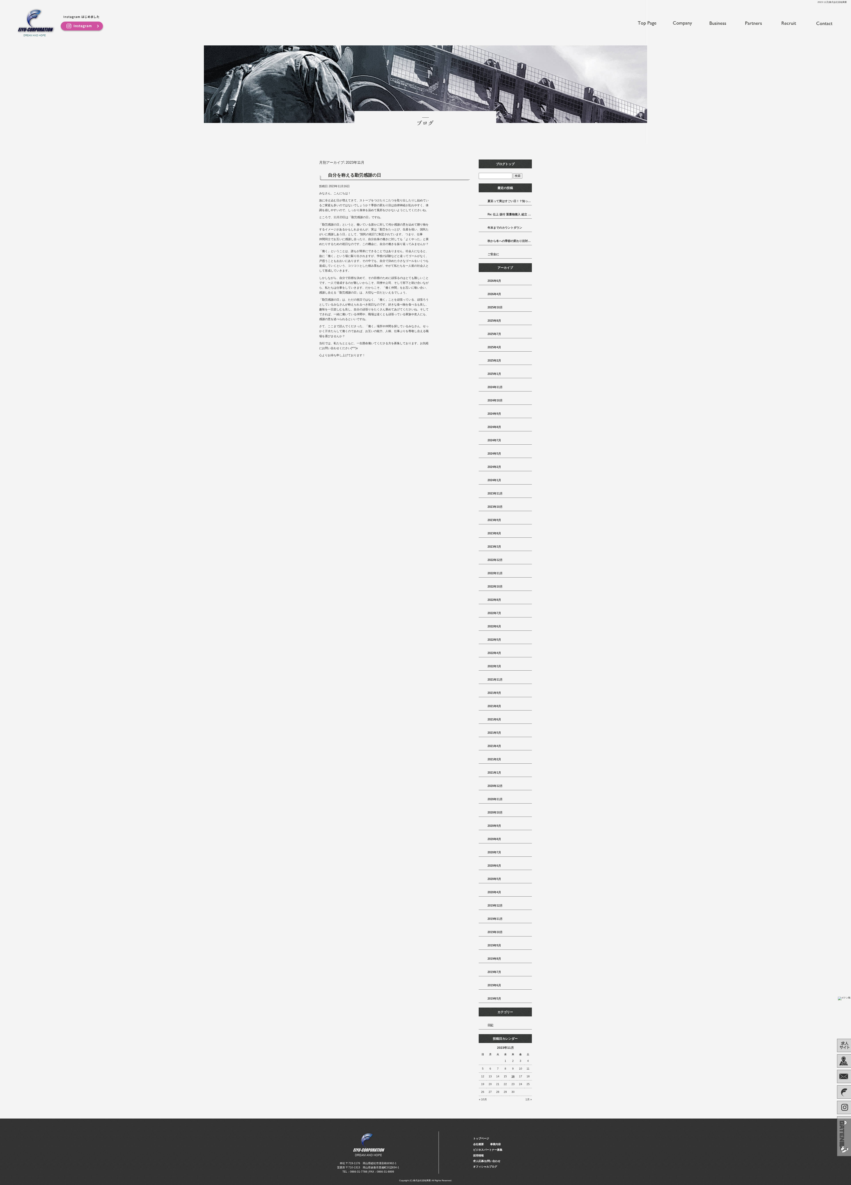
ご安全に (493, 254)
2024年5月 (494, 453)
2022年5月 (494, 639)
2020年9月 (494, 825)
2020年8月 (494, 839)
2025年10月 (495, 307)
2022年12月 (495, 560)
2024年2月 (494, 467)
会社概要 (682, 23)
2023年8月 (494, 533)
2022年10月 (495, 586)
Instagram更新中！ (82, 24)
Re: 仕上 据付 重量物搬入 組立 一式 (510, 214)
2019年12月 (495, 905)
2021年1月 (494, 772)
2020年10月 (495, 812)
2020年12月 (495, 786)
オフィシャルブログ (485, 1166)
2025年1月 (494, 374)
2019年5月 (494, 998)
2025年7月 (494, 334)
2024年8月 (494, 427)
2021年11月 (495, 679)
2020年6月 (494, 865)
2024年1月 (494, 480)
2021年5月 (494, 732)
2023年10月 (495, 506)
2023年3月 (494, 546)
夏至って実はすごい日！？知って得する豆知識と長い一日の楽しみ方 (510, 201)
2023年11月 (495, 493)
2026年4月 (494, 294)
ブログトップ (505, 164)
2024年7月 (494, 440)
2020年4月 (494, 892)
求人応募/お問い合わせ (824, 23)
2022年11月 (495, 573)
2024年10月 (495, 400)
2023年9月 (494, 520)
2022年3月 (494, 666)
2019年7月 (494, 972)
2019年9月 (494, 945)
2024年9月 (494, 413)
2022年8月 (494, 599)
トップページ (647, 23)
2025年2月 (494, 360)
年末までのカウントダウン (505, 227)
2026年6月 (494, 280)
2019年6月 (494, 985)
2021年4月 (494, 746)
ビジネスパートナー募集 (753, 23)
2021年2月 (494, 759)
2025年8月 (494, 320)
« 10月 (483, 1099)
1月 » (528, 1099)
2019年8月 (494, 958)
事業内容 (718, 23)
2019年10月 (495, 932)
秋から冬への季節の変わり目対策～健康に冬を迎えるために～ (510, 241)
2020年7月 (494, 852)
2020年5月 (494, 879)
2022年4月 (494, 653)
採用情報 (789, 23)
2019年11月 (495, 918)
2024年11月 (495, 387)
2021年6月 (494, 719)
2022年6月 (494, 626)
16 (513, 1076)
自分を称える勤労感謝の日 (354, 175)
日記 (490, 1025)
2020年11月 (495, 799)
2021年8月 (494, 706)
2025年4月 (494, 347)
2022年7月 (494, 613)
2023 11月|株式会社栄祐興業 (832, 2)
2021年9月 (494, 693)
